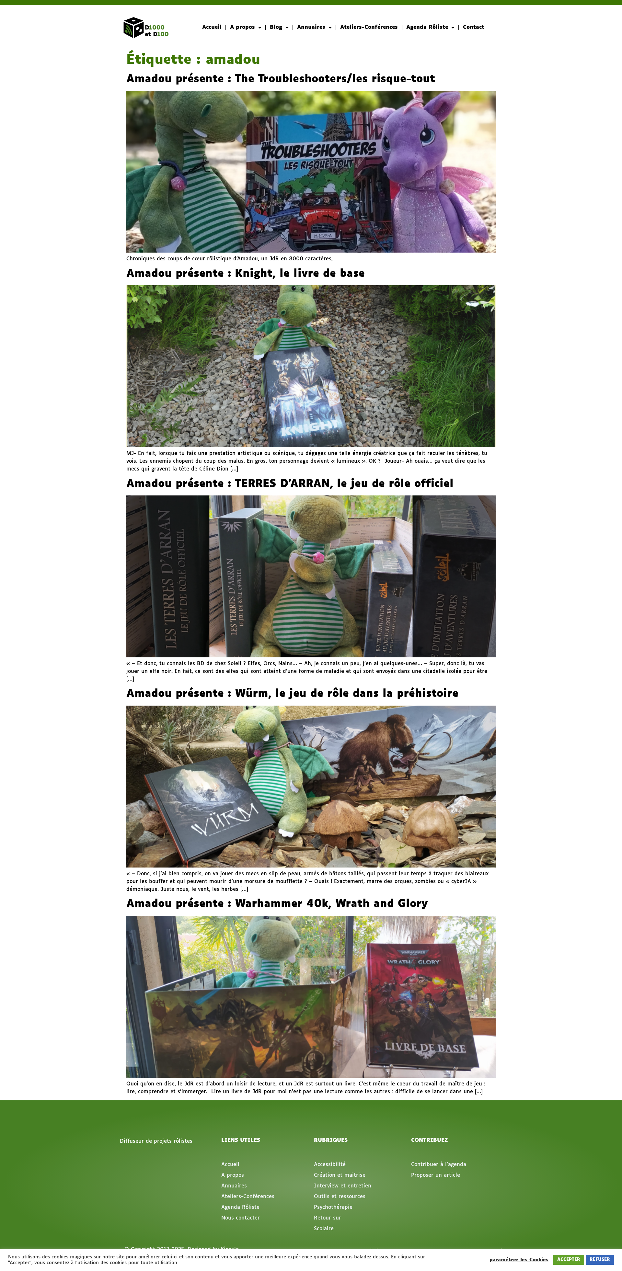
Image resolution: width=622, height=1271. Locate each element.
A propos (242, 27)
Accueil (212, 27)
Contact (473, 27)
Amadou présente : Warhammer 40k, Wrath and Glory (277, 904)
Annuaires (311, 27)
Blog (276, 27)
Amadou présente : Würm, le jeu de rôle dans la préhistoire (292, 694)
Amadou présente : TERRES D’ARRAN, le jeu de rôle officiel (290, 484)
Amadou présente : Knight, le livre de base (245, 274)
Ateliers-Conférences (369, 27)
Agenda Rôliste (427, 27)
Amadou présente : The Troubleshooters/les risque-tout (280, 79)
